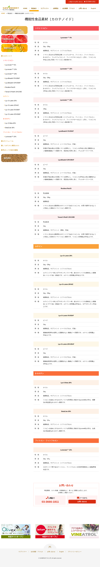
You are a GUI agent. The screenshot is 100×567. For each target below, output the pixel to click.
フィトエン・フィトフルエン (12, 132)
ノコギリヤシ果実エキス (11, 145)
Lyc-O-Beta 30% (10, 123)
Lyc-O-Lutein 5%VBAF (12, 110)
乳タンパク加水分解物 (10, 150)
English (93, 8)
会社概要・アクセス (68, 8)
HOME (25, 8)
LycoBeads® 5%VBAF (12, 78)
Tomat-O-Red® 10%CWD (13, 92)
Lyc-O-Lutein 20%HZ (12, 105)
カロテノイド (7, 56)
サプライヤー (45, 8)
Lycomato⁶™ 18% (11, 74)
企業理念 (55, 8)
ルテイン (6, 96)
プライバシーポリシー (74, 551)
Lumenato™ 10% (10, 136)
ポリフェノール (8, 141)
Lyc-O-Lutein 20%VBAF (13, 114)
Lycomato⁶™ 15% (11, 69)
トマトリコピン (8, 60)
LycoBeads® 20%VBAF (13, 83)
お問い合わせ (83, 8)
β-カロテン (6, 118)
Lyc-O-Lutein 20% (11, 100)
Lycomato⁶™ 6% (10, 65)
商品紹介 (34, 8)
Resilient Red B (10, 87)
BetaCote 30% (9, 127)
